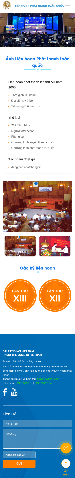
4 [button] (37, 323)
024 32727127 (24, 383)
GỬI (19, 463)
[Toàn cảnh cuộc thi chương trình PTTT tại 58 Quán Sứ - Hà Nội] (20, 246)
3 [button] (68, 43)
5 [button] (46, 323)
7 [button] (65, 323)
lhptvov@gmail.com (48, 378)
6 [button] (56, 323)
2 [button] (62, 43)
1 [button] (57, 43)
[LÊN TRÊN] (65, 463)
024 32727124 (43, 383)
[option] (37, 29)
